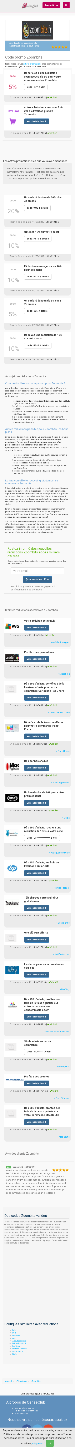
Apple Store (17, 1351)
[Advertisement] (37, 145)
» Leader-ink (64, 674)
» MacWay (65, 989)
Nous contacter (21, 1413)
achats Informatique (32, 64)
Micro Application (20, 1343)
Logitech (16, 1346)
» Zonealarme (63, 923)
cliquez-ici (38, 1443)
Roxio (14, 1354)
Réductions (51, 5)
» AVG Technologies (60, 642)
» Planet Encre (63, 751)
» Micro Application (60, 783)
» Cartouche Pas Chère (59, 712)
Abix (14, 1338)
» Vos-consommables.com (57, 1031)
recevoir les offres (39, 579)
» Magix (66, 818)
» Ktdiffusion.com (61, 954)
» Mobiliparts (63, 1066)
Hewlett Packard (19, 1349)
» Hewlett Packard (61, 888)
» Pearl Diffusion (62, 1098)
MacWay (16, 1335)
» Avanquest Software (59, 853)
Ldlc (14, 1330)
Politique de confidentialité (27, 1411)
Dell (14, 1333)
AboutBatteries (19, 1341)
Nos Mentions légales (24, 1408)
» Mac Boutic (64, 1137)
